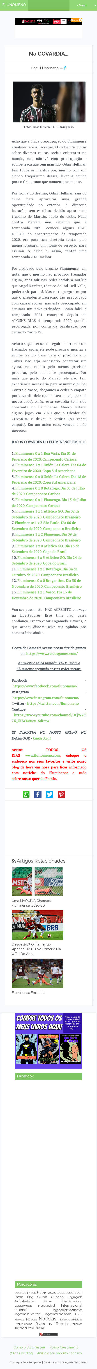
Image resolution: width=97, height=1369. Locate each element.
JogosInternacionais (58, 1314)
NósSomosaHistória (70, 1319)
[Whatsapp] (26, 797)
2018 (35, 1292)
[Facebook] (38, 797)
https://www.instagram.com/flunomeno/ (46, 697)
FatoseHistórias (25, 1301)
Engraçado (75, 1297)
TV (50, 1324)
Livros (78, 1314)
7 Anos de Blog (21, 1353)
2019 (43, 1292)
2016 (18, 1292)
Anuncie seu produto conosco (59, 1353)
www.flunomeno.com (42, 755)
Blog (30, 1297)
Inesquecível (46, 1305)
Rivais (40, 1324)
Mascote (19, 1319)
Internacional (71, 1305)
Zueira (39, 1328)
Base (19, 1297)
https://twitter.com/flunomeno (53, 703)
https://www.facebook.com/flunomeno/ (45, 685)
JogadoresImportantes (67, 1310)
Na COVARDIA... (48, 53)
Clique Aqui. (41, 738)
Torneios (76, 1324)
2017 (26, 1292)
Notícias (47, 1319)
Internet (21, 1310)
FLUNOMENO (14, 5)
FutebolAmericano (71, 1301)
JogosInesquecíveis (27, 1314)
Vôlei (31, 1328)
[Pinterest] (61, 797)
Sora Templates (32, 1362)
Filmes (48, 1301)
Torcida (62, 1324)
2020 (52, 1292)
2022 (70, 1292)
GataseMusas (23, 1305)
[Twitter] (49, 797)
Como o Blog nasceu (29, 1347)
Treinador (21, 1328)
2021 (61, 1292)
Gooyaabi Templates (74, 1362)
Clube (42, 1297)
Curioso (57, 1297)
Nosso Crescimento (64, 1347)
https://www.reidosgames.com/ (52, 653)
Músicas (31, 1319)
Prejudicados (23, 1324)
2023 (78, 1292)
